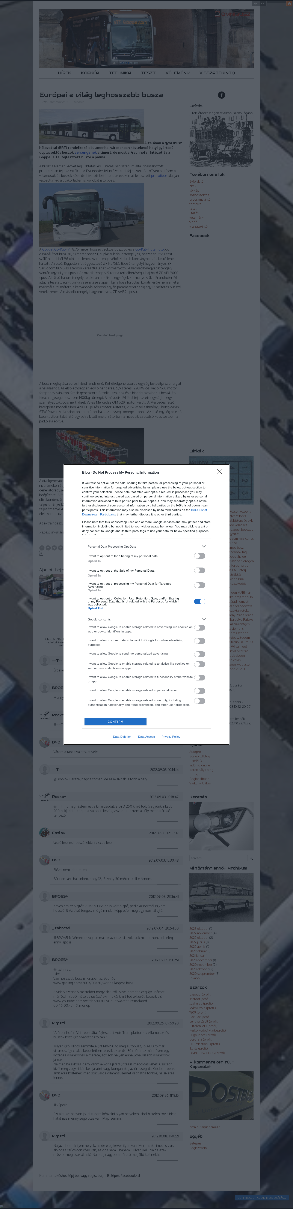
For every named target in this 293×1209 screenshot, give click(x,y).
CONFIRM (116, 721)
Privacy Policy (171, 736)
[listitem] (146, 546)
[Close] (221, 473)
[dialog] (146, 604)
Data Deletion (122, 736)
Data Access (146, 736)
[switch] (199, 556)
